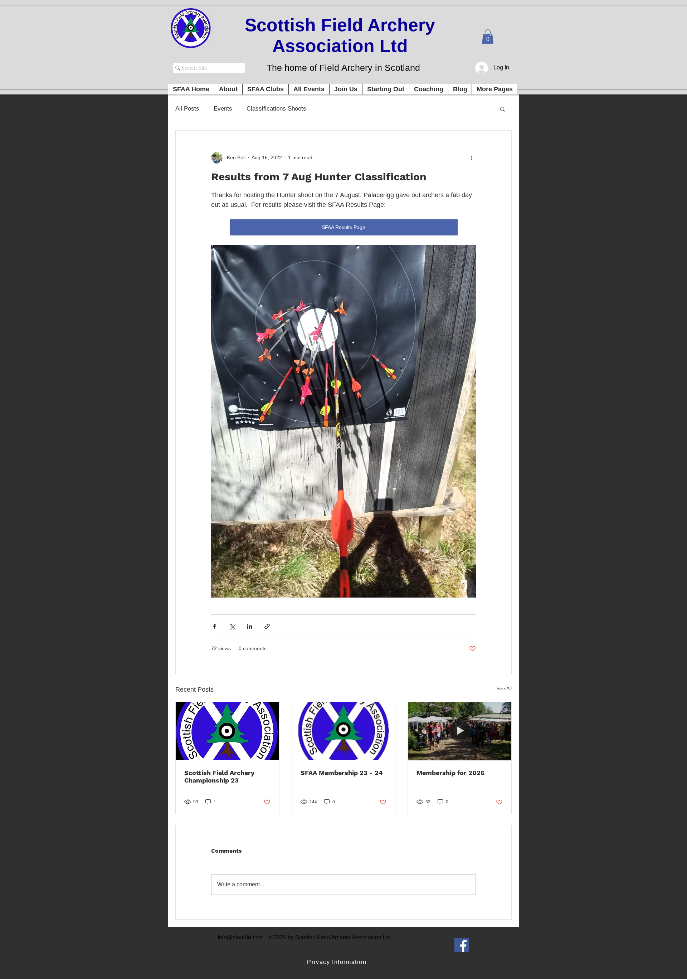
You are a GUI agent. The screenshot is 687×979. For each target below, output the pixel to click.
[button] (488, 36)
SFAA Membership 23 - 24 (342, 772)
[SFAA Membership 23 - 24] (343, 731)
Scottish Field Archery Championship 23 (219, 776)
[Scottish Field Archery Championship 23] (227, 731)
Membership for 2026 (450, 772)
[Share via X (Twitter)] (232, 626)
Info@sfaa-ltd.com (240, 937)
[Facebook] (461, 945)
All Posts (187, 108)
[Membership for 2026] (459, 731)
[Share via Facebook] (214, 626)
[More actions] (471, 158)
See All (504, 688)
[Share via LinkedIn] (249, 626)
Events (223, 108)
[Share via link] (267, 626)
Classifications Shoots (276, 108)
